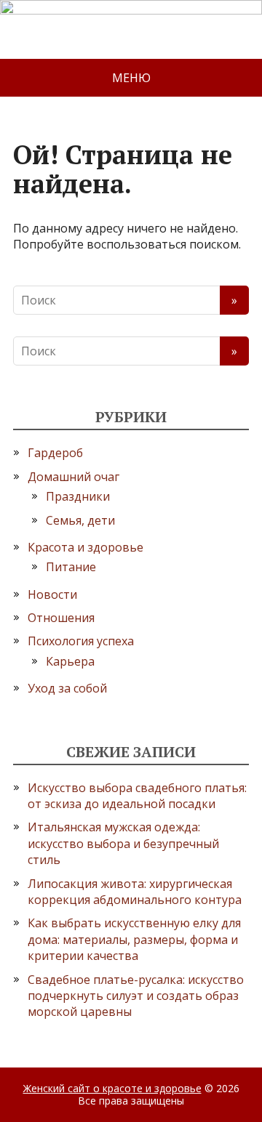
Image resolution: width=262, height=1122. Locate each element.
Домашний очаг (73, 477)
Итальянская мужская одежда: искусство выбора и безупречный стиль (123, 843)
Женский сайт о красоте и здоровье (112, 1088)
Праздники (78, 496)
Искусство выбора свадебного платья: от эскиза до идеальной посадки (137, 796)
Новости (52, 594)
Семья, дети (80, 520)
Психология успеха (81, 641)
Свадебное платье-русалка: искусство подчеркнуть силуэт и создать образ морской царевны (136, 996)
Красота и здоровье (85, 547)
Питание (71, 567)
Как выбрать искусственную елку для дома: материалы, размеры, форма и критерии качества (134, 939)
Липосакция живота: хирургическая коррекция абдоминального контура (135, 892)
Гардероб (55, 453)
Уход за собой (67, 688)
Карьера (70, 661)
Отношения (61, 618)
